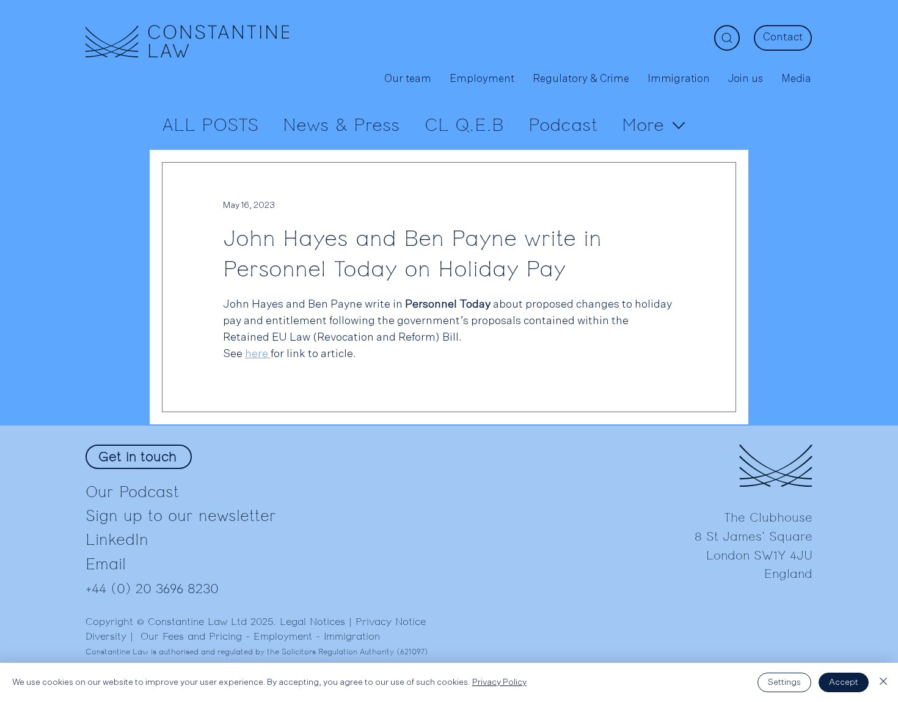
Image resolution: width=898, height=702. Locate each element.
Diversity (106, 636)
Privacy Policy (499, 682)
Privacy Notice (391, 622)
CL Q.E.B (464, 125)
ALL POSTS (210, 125)
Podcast (562, 125)
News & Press (341, 125)
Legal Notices (312, 622)
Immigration (352, 636)
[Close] (883, 682)
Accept (843, 682)
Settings (784, 682)
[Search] (727, 38)
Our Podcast (132, 491)
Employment (283, 636)
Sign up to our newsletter (181, 515)
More (643, 125)
